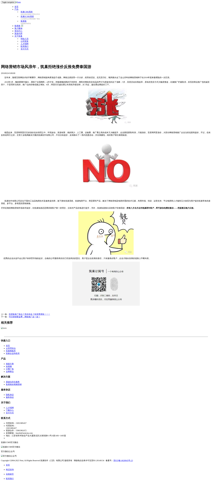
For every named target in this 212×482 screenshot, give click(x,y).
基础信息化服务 (13, 382)
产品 (16, 9)
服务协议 (10, 397)
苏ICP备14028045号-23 (123, 460)
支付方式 (24, 49)
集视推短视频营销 (14, 384)
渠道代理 (18, 33)
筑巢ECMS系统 (27, 16)
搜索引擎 (10, 364)
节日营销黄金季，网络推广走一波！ (24, 317)
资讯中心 (18, 31)
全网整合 (10, 372)
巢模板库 (11, 351)
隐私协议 (10, 395)
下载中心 (10, 410)
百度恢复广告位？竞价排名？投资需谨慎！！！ (29, 314)
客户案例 (18, 28)
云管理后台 (11, 348)
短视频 (9, 366)
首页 (16, 7)
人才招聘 (10, 408)
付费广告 (10, 369)
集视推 (23, 21)
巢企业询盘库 (13, 353)
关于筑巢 (18, 36)
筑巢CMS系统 (27, 12)
